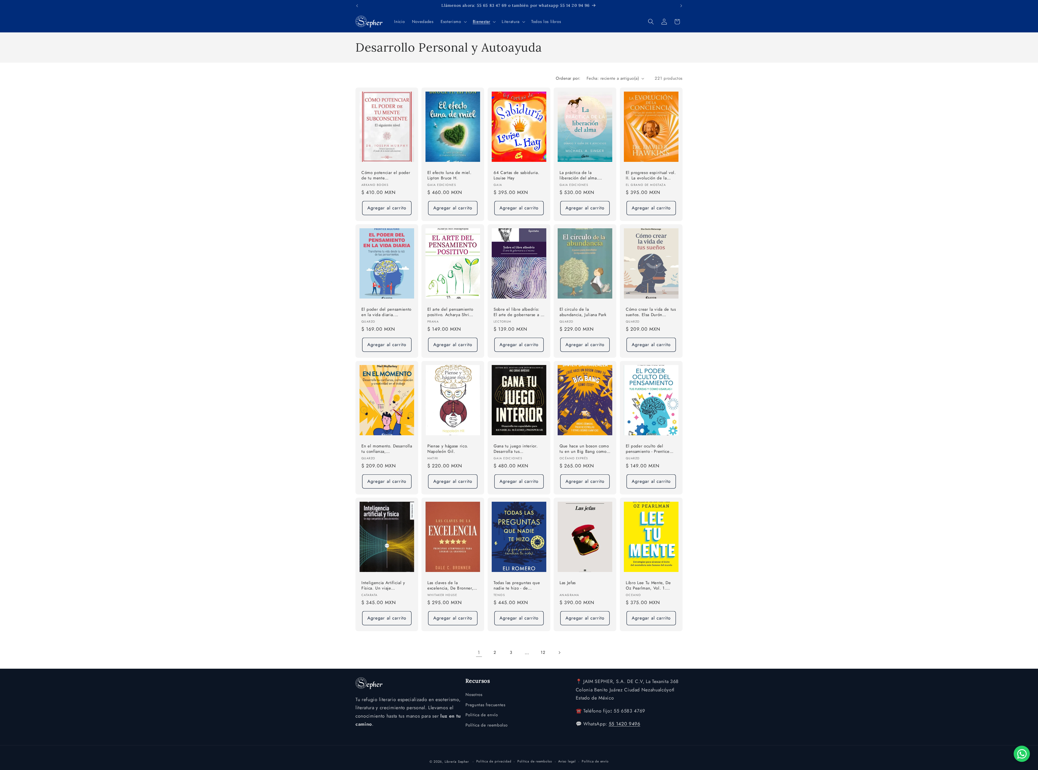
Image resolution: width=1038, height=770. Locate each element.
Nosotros (473, 695)
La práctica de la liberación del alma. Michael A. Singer (579, 176)
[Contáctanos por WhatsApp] (1022, 754)
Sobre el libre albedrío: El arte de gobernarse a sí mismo (519, 312)
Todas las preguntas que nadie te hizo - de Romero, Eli (517, 586)
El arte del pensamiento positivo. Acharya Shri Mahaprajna (450, 312)
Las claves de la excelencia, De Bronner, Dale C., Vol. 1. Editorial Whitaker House (451, 586)
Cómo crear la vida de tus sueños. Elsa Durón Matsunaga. (651, 312)
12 (543, 652)
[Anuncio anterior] (357, 5)
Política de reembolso (486, 725)
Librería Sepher (457, 761)
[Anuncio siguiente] (681, 5)
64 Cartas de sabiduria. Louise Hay (516, 175)
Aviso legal (566, 761)
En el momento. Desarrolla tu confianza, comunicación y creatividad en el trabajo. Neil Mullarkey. (386, 449)
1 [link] (479, 652)
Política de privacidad (493, 761)
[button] (453, 21)
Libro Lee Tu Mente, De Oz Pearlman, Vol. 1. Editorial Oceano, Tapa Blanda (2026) (648, 586)
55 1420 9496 (624, 723)
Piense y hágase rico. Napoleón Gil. (447, 448)
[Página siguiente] (559, 652)
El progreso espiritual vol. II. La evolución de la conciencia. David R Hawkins (651, 176)
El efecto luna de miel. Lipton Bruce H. (449, 175)
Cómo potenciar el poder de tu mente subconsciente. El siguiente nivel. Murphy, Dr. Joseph (385, 176)
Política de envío (595, 761)
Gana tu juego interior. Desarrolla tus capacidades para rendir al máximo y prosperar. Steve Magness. (517, 449)
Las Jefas (568, 583)
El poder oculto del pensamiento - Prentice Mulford (648, 449)
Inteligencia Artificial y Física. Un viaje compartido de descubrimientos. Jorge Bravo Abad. (383, 586)
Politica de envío (481, 715)
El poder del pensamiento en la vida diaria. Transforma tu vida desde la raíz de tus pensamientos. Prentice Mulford (386, 312)
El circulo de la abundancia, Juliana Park (583, 312)
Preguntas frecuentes (485, 705)
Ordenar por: (568, 78)
